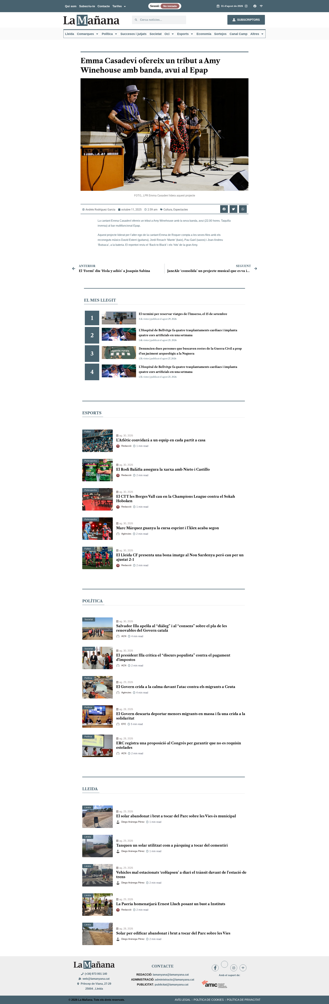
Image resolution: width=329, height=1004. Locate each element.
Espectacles (180, 209)
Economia (204, 34)
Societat (156, 34)
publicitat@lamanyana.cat (171, 984)
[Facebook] (215, 967)
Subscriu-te (87, 6)
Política (107, 34)
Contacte (104, 6)
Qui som (70, 6)
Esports (183, 34)
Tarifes (117, 6)
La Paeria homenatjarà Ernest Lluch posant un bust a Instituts (170, 904)
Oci (166, 34)
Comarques (85, 34)
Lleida (69, 34)
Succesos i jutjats (133, 34)
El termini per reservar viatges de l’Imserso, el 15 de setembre (183, 314)
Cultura (167, 209)
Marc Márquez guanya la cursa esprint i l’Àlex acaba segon (167, 528)
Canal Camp (238, 34)
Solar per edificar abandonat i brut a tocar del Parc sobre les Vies (173, 933)
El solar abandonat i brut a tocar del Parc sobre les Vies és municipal (176, 816)
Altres (254, 34)
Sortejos (220, 34)
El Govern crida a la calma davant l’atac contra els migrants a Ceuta (175, 687)
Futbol (87, 431)
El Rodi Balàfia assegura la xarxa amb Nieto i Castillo (163, 469)
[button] (224, 209)
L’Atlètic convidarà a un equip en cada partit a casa (160, 440)
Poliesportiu (90, 461)
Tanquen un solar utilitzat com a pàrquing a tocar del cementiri (172, 845)
